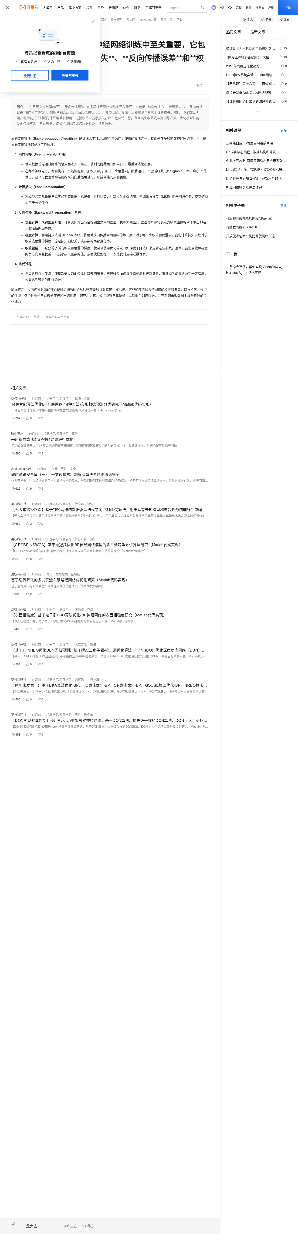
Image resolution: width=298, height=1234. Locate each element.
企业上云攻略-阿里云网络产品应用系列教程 (256, 160)
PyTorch (89, 714)
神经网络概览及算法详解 (244, 187)
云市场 (113, 7)
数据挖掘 (62, 574)
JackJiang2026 (21, 468)
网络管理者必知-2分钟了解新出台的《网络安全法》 (256, 178)
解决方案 (74, 7)
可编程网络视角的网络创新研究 (249, 218)
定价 (100, 7)
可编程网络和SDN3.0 (241, 227)
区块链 (75, 574)
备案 (248, 7)
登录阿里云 (70, 75)
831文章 (71, 1226)
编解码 (79, 679)
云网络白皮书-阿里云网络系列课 (249, 143)
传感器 (79, 503)
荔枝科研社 (18, 398)
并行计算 (81, 539)
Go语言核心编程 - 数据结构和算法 (251, 151)
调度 (87, 398)
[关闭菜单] (7, 7)
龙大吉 (31, 1226)
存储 (54, 468)
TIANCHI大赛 (147, 19)
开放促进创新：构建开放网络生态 (250, 235)
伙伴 (126, 7)
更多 (283, 130)
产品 (60, 7)
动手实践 (100, 19)
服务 (137, 7)
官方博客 (116, 19)
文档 (239, 7)
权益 (89, 7)
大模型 (48, 7)
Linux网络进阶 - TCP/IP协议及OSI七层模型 (256, 169)
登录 (288, 7)
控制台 (260, 7)
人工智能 (81, 644)
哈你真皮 (17, 433)
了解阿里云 (153, 7)
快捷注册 (30, 75)
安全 (73, 468)
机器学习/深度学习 (57, 317)
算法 (37, 317)
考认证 (130, 19)
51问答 (88, 1226)
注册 (271, 7)
